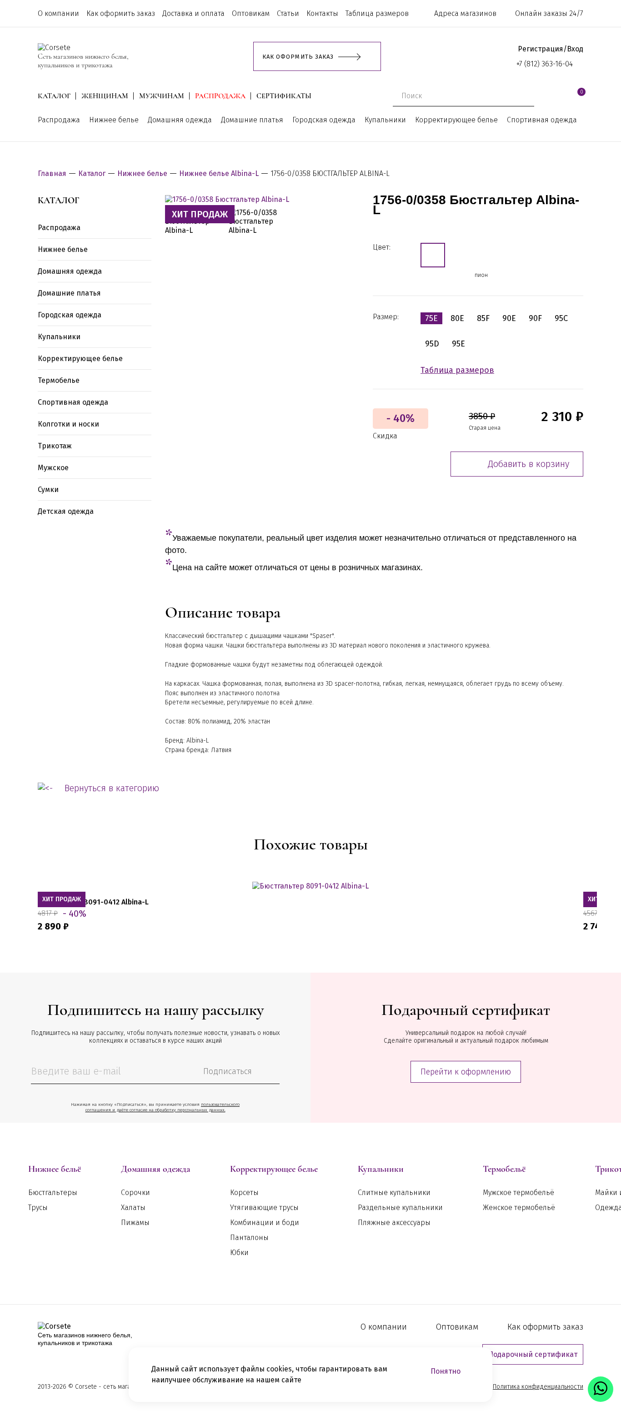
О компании (58, 13)
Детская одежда (66, 511)
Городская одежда (324, 119)
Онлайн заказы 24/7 (549, 13)
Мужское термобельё (518, 1192)
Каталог (54, 96)
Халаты (133, 1207)
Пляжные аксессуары (394, 1222)
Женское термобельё (519, 1207)
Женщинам (104, 96)
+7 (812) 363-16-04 (544, 64)
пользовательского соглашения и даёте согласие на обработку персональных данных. (162, 1107)
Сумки (48, 489)
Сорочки (135, 1192)
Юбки (239, 1252)
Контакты (322, 13)
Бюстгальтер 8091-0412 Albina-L (93, 902)
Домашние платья (252, 119)
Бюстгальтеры (52, 1192)
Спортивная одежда (542, 119)
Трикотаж (55, 446)
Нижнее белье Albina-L (219, 173)
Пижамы (135, 1222)
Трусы (38, 1207)
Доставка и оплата (193, 13)
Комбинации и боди (264, 1222)
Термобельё (504, 1169)
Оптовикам (251, 13)
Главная (52, 173)
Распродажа (220, 96)
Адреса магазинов (465, 13)
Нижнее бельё (54, 1169)
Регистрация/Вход (550, 49)
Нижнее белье (114, 119)
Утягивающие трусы (264, 1207)
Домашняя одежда (180, 119)
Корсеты (244, 1192)
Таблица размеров (377, 13)
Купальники (385, 119)
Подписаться (227, 1071)
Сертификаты (283, 96)
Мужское (53, 467)
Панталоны (249, 1237)
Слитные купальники (394, 1192)
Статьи (288, 13)
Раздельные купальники (400, 1207)
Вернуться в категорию (112, 788)
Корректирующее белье (456, 119)
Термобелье (59, 380)
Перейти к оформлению (466, 1072)
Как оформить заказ (120, 13)
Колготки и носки (68, 424)
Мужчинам (161, 96)
